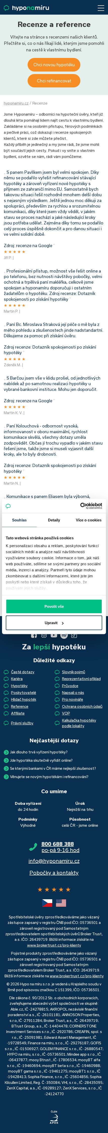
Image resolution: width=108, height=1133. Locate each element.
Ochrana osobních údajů (82, 706)
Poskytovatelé (23, 692)
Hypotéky (19, 686)
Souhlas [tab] (19, 520)
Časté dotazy (22, 672)
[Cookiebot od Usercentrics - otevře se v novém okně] (80, 506)
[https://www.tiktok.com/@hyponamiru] (74, 635)
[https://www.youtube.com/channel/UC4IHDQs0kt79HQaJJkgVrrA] (54, 635)
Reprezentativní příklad (81, 679)
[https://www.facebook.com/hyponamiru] (34, 635)
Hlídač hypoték (23, 699)
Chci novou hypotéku (54, 64)
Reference (19, 706)
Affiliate (18, 713)
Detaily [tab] (54, 520)
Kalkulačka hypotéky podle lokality (79, 723)
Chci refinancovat (54, 80)
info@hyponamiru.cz (54, 861)
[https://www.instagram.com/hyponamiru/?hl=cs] (44, 635)
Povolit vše (54, 606)
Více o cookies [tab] (88, 520)
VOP (66, 713)
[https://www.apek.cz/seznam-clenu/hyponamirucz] (54, 1117)
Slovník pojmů (73, 672)
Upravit (51, 623)
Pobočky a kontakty (54, 873)
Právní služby (22, 723)
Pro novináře (72, 699)
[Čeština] (47, 903)
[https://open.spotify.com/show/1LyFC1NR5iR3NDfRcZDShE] (64, 635)
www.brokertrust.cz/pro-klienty (54, 945)
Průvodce (70, 686)
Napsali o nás (73, 692)
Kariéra (17, 679)
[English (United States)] (61, 903)
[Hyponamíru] (26, 8)
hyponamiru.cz (16, 103)
